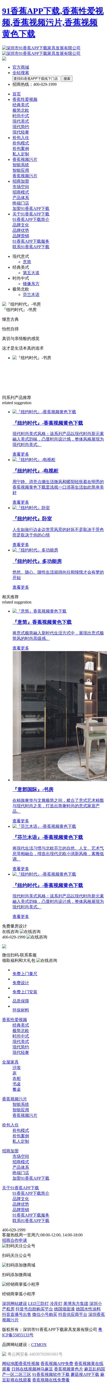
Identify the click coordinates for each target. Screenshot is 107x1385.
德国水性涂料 (88, 1309)
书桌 (16, 1084)
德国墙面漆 (64, 1309)
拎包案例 (20, 148)
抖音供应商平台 (72, 1314)
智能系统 (20, 165)
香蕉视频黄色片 (68, 1369)
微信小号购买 (44, 1314)
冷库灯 (56, 1303)
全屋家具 (10, 1062)
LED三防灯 (38, 1303)
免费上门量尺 (24, 974)
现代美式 (20, 121)
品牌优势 (20, 230)
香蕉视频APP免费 (57, 1363)
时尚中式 (20, 116)
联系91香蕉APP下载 (30, 247)
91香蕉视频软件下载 (51, 1374)
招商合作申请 (14, 1240)
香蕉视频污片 (24, 176)
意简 (27, 262)
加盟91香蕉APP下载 (30, 208)
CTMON (38, 1344)
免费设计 (20, 983)
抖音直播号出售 (16, 1314)
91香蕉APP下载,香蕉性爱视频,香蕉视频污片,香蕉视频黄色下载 (53, 22)
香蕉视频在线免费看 (51, 1380)
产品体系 (20, 197)
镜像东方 (31, 283)
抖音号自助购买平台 (34, 1309)
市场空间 (20, 187)
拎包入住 (10, 1125)
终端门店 (20, 203)
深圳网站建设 (14, 1303)
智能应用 (20, 170)
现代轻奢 (20, 132)
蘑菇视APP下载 (85, 1374)
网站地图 (10, 1363)
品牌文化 (20, 225)
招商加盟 (10, 1151)
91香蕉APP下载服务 (30, 241)
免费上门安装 (24, 992)
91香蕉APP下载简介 (30, 219)
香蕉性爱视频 (14, 1020)
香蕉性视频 (29, 1363)
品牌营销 (20, 236)
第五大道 (31, 273)
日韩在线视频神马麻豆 (32, 1369)
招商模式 (20, 192)
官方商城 (20, 67)
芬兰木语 (31, 294)
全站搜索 (20, 72)
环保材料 (20, 1010)
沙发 (16, 1067)
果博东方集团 (75, 1303)
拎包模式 (20, 143)
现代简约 (20, 126)
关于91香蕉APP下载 (20, 1188)
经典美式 (20, 105)
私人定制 (20, 154)
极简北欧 (20, 110)
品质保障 (20, 1001)
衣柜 (16, 1078)
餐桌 (16, 1089)
